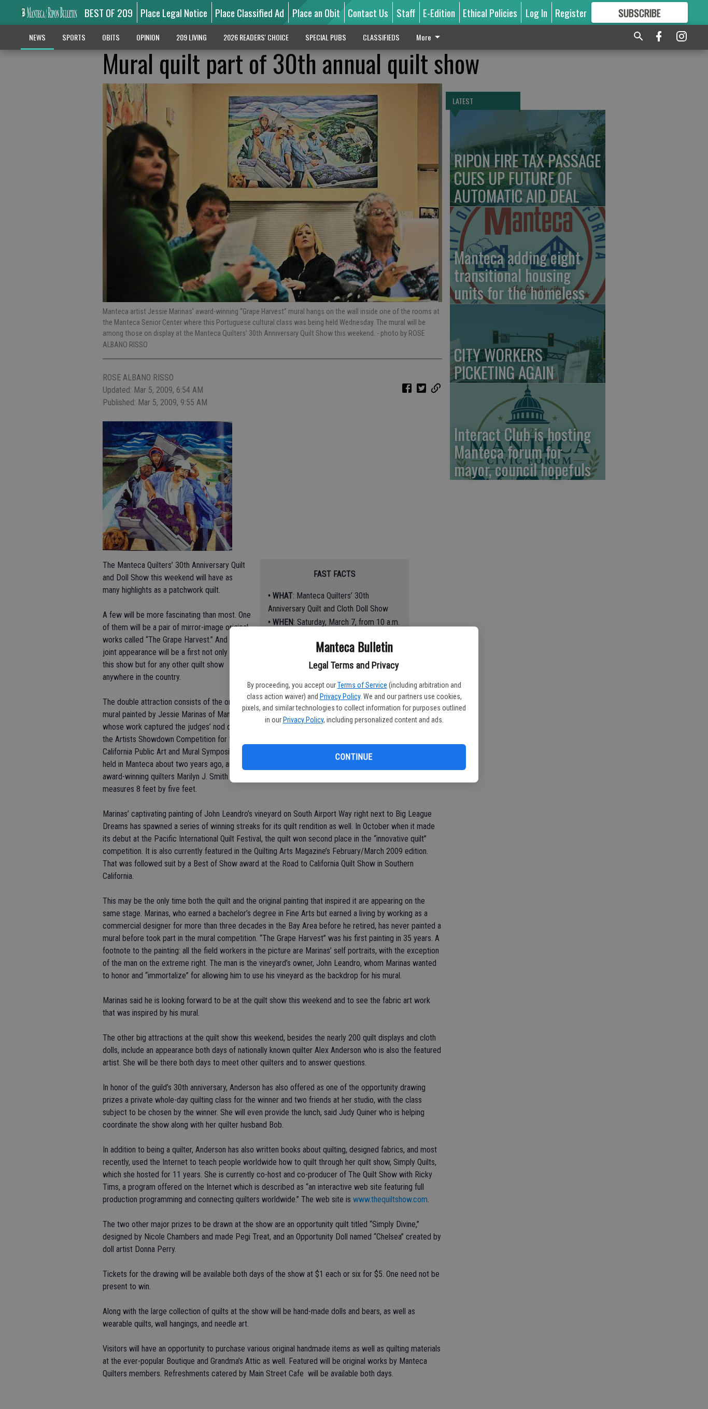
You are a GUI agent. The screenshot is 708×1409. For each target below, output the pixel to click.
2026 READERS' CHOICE (256, 37)
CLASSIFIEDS (381, 37)
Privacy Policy (340, 696)
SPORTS (74, 37)
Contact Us (368, 12)
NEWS (37, 37)
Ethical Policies (490, 12)
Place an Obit (316, 12)
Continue (353, 757)
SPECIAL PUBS (325, 37)
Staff (406, 12)
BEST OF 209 (108, 12)
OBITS (111, 37)
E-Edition (439, 12)
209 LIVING (191, 37)
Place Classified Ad (249, 12)
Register (571, 12)
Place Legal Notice (173, 12)
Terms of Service (362, 685)
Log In (536, 12)
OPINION (148, 37)
